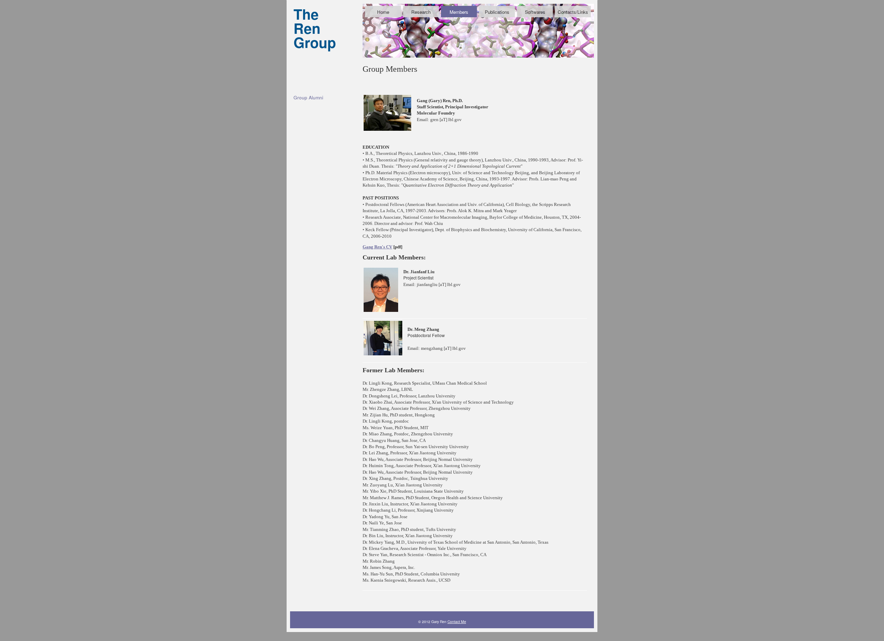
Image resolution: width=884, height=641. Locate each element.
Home (383, 12)
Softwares (535, 12)
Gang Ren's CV (377, 246)
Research (421, 12)
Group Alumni (308, 97)
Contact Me (457, 621)
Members (459, 12)
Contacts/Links (573, 12)
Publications (497, 12)
